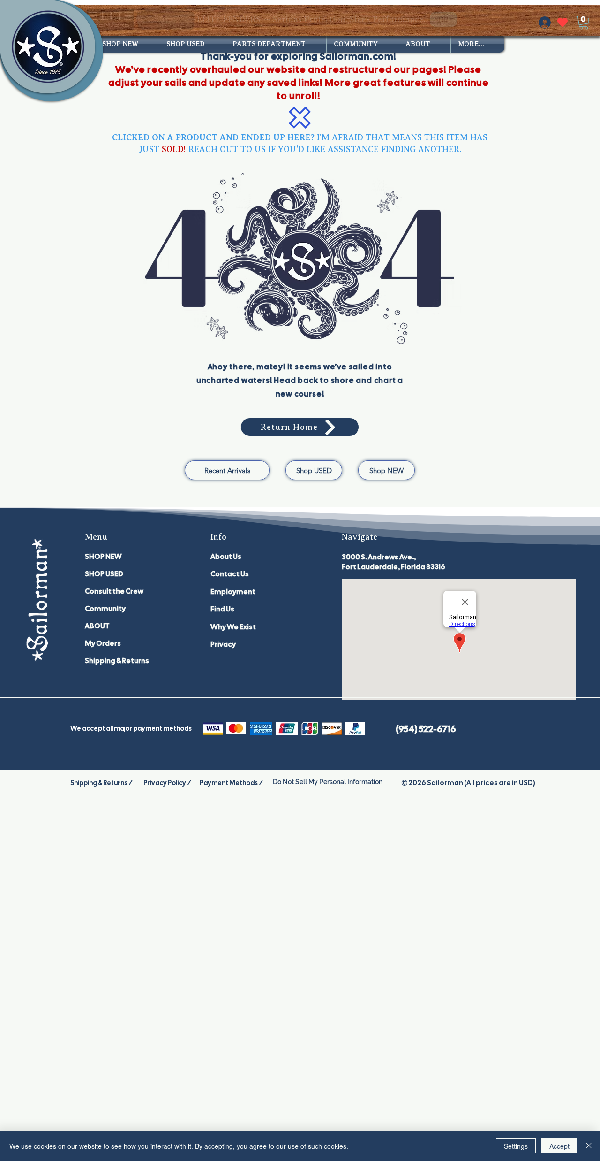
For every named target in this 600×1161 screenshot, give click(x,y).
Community (105, 608)
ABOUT (97, 626)
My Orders (103, 643)
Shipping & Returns (117, 660)
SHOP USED (104, 574)
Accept (559, 1146)
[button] (584, 23)
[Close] (588, 1145)
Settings (516, 1146)
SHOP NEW (103, 556)
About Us (225, 556)
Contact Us (229, 574)
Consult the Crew (114, 591)
